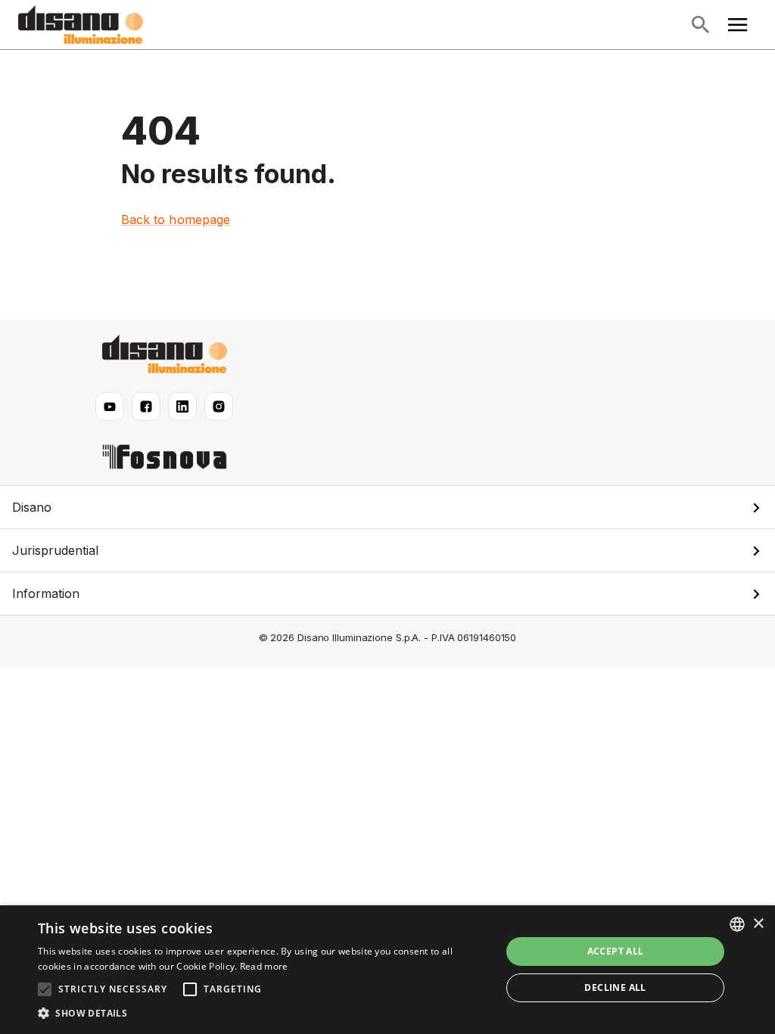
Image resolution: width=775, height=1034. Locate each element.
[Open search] (700, 25)
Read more (264, 966)
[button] (387, 507)
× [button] (758, 924)
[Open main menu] (738, 25)
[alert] (387, 969)
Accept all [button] (615, 951)
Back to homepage (176, 219)
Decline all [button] (615, 987)
